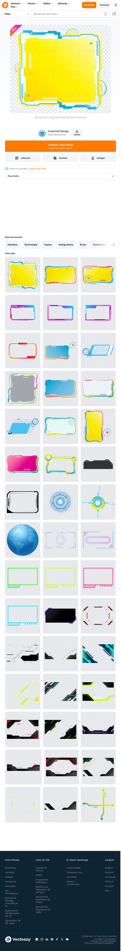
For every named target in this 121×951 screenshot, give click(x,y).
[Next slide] (109, 244)
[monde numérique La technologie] (22, 540)
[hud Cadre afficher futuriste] (60, 464)
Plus (13, 6)
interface (12, 244)
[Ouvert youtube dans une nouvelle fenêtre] (67, 939)
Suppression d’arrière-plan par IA (12, 913)
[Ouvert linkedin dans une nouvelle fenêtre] (47, 939)
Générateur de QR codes (11, 922)
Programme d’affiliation (41, 881)
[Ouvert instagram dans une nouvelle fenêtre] (42, 939)
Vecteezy (9, 872)
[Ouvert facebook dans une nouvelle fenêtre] (37, 939)
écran (83, 244)
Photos (31, 3)
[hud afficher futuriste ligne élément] (98, 804)
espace (48, 244)
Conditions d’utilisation (103, 938)
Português (108, 876)
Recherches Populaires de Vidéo (42, 909)
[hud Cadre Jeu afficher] (60, 388)
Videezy (9, 876)
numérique (99, 244)
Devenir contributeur (71, 883)
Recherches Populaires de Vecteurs (42, 889)
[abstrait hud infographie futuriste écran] (22, 274)
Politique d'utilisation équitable (96, 942)
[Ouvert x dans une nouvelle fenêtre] (62, 939)
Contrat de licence (40, 869)
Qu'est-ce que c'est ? (38, 168)
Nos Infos (70, 876)
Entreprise (10, 881)
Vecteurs (15, 3)
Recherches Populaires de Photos (42, 899)
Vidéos (46, 3)
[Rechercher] (106, 14)
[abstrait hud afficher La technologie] (98, 502)
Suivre (77, 134)
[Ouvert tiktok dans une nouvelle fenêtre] (57, 939)
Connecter (104, 5)
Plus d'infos (13, 176)
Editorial (62, 3)
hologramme (66, 244)
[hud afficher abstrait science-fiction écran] (60, 350)
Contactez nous (73, 872)
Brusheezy (10, 867)
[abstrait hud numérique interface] (22, 388)
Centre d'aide (72, 867)
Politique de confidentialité (101, 940)
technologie (30, 244)
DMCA (38, 874)
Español (107, 872)
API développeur (11, 892)
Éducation (10, 886)
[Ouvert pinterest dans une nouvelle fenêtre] (52, 939)
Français (107, 886)
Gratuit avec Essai (60, 146)
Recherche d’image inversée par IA (11, 901)
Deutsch (107, 881)
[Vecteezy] (5, 5)
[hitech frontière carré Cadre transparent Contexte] (22, 502)
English (107, 867)
